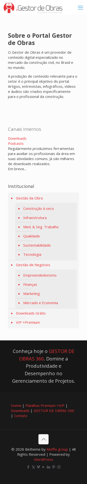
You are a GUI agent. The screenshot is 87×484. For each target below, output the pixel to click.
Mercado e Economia (40, 302)
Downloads (17, 138)
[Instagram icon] (59, 466)
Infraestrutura (35, 217)
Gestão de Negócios (33, 264)
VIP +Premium (28, 322)
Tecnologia (32, 254)
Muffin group (57, 449)
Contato (20, 415)
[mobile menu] (80, 7)
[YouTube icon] (43, 466)
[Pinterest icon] (54, 466)
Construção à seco (38, 208)
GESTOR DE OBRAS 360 (54, 410)
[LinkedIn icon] (49, 466)
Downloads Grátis (31, 313)
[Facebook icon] (28, 466)
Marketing (31, 293)
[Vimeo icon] (38, 466)
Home (16, 405)
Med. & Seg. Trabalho (41, 226)
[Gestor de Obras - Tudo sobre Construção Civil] (33, 7)
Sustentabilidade (37, 245)
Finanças (30, 284)
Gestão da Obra (29, 198)
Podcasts (16, 143)
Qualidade (31, 236)
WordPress (43, 459)
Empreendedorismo (40, 275)
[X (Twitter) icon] (33, 466)
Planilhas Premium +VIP (45, 405)
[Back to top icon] (43, 439)
